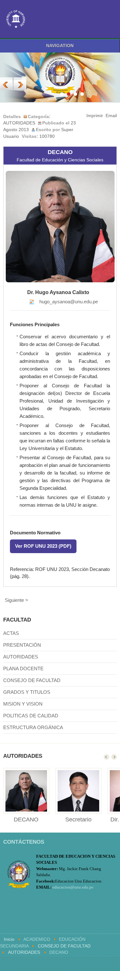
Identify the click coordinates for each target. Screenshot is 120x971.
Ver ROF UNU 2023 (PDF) (43, 546)
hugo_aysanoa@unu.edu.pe (68, 301)
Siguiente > (16, 600)
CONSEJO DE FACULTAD (31, 680)
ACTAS (11, 633)
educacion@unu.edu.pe (72, 887)
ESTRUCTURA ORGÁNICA (33, 727)
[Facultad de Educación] (15, 19)
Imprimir (94, 115)
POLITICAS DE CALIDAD (30, 715)
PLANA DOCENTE (23, 668)
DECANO (26, 819)
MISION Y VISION (23, 704)
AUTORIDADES (19, 123)
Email (111, 115)
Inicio (9, 939)
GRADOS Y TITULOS (26, 692)
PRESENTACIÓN (22, 645)
